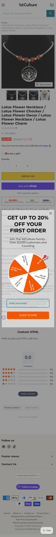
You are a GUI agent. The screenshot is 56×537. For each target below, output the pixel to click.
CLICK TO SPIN (28, 315)
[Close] (50, 213)
